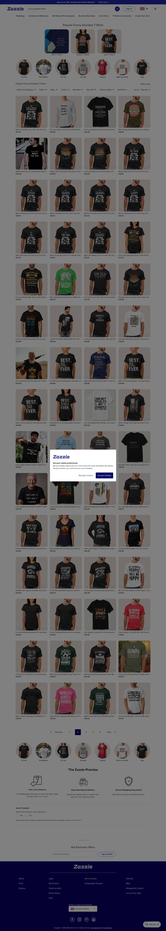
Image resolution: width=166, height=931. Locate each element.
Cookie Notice (83, 466)
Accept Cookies (104, 475)
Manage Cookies (86, 475)
